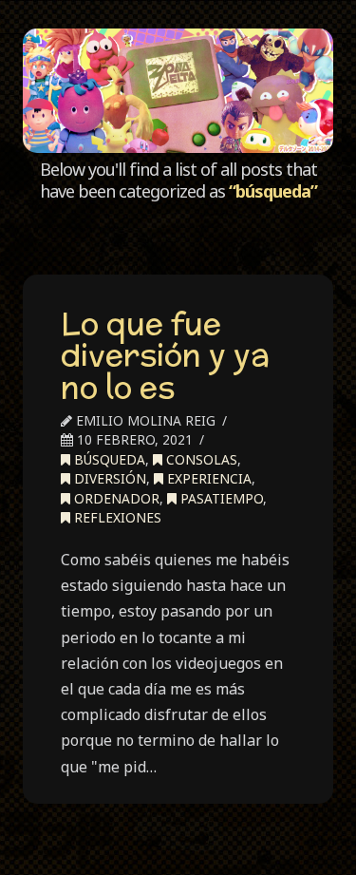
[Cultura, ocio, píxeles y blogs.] (177, 91)
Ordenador (114, 498)
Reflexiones (115, 517)
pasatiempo (220, 498)
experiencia (207, 478)
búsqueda (107, 459)
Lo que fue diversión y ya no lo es (165, 355)
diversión (108, 478)
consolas (199, 459)
